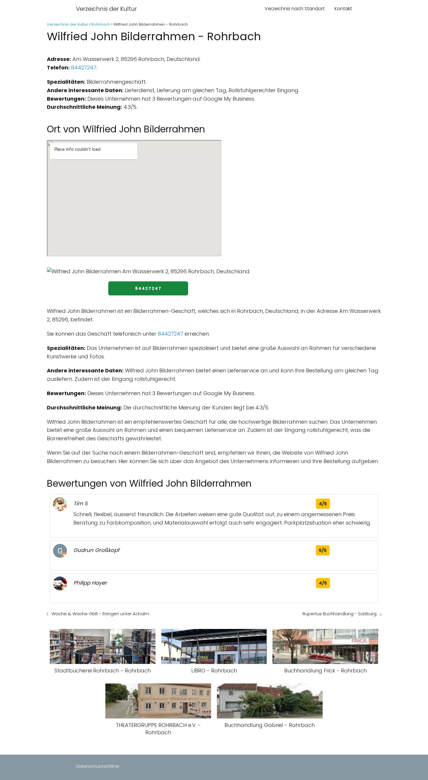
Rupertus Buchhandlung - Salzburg (339, 614)
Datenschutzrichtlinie (97, 766)
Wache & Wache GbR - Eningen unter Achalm (100, 614)
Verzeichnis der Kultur (106, 9)
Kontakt (343, 8)
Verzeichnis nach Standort (295, 8)
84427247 (83, 67)
